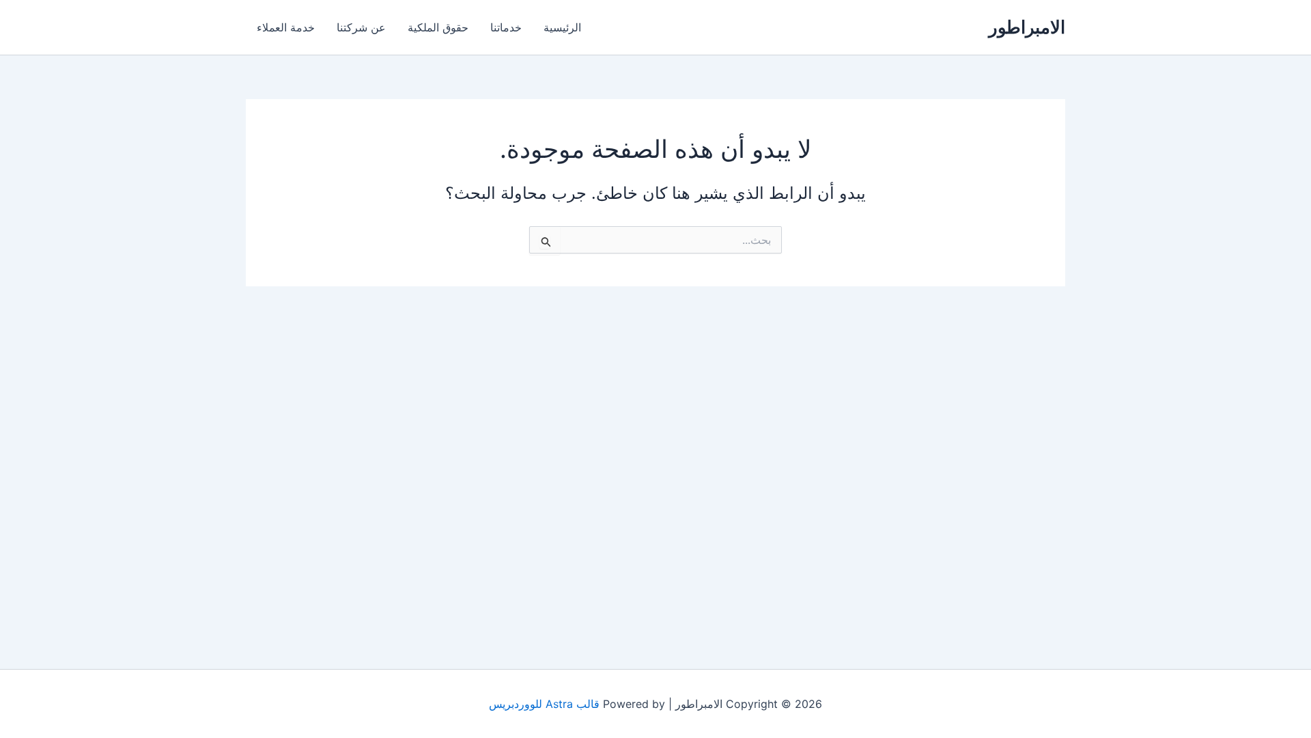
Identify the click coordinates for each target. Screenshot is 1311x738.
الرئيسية (562, 27)
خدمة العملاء (286, 27)
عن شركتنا (361, 27)
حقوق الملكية (438, 27)
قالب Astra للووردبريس (544, 704)
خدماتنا (506, 27)
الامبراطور (1027, 27)
